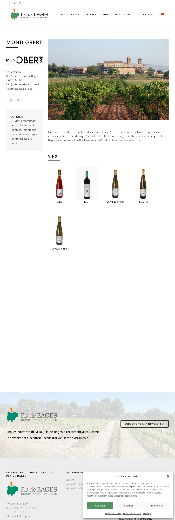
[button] (168, 476)
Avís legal (147, 513)
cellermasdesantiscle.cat (19, 88)
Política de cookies (113, 513)
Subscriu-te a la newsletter (144, 423)
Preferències (157, 505)
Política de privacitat (132, 513)
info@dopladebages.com (20, 516)
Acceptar (100, 505)
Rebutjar (128, 505)
